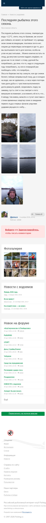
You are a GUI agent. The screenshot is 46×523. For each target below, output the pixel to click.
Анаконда (7, 308)
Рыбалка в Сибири (10, 495)
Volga (5, 295)
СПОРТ (6, 342)
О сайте (7, 468)
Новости (7, 459)
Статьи (6, 451)
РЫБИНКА (8, 335)
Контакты (7, 475)
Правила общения (10, 472)
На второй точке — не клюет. (15, 306)
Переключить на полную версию (23, 413)
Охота (6, 492)
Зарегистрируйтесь (29, 230)
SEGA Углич (8, 302)
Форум (6, 444)
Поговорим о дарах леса (13, 370)
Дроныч (14, 217)
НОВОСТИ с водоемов (12, 384)
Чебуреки (7, 356)
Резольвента (27, 512)
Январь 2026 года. (11, 292)
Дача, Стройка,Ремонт (12, 349)
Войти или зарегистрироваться (31, 8)
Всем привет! (9, 299)
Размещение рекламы (12, 479)
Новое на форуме (16, 323)
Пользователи (9, 482)
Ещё (6, 399)
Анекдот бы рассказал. (13, 391)
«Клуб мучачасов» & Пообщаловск (17, 328)
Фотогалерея (13, 248)
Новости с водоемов (18, 287)
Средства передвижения (13, 363)
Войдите (9, 230)
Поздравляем (9, 377)
